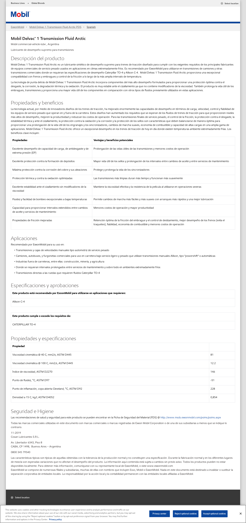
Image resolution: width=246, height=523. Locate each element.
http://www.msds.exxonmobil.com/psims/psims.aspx (190, 417)
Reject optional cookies (186, 513)
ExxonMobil (17, 27)
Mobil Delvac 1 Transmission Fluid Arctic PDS (55, 27)
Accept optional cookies (214, 513)
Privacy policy (55, 519)
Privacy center (159, 513)
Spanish (91, 27)
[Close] (240, 513)
